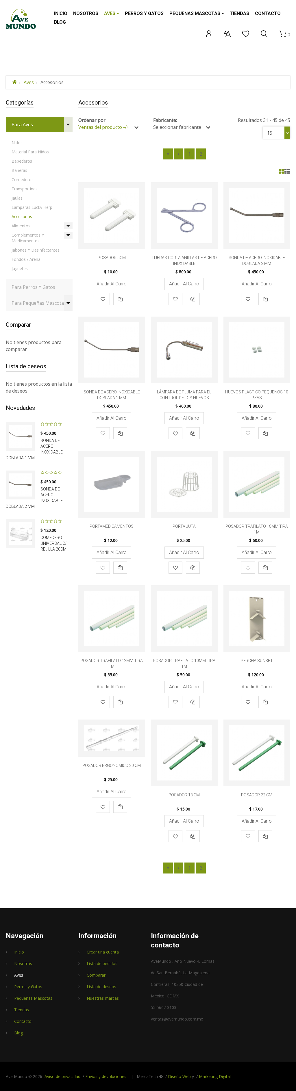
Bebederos (22, 161)
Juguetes (20, 268)
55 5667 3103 (163, 1007)
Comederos (23, 179)
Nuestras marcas (103, 998)
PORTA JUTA (184, 526)
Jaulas (17, 198)
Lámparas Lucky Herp (32, 207)
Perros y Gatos (28, 986)
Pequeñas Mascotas (33, 998)
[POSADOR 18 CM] (184, 753)
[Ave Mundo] (21, 19)
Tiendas (21, 1009)
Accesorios (22, 216)
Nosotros (23, 963)
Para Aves (22, 124)
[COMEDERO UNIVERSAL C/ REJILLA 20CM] (20, 533)
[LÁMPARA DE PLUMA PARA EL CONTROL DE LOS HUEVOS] (184, 350)
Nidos (17, 142)
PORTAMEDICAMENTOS (112, 526)
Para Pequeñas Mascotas (39, 303)
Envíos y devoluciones (105, 1076)
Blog (18, 1033)
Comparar (96, 975)
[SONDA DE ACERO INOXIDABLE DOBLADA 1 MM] (20, 436)
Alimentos (21, 225)
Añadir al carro (112, 284)
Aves (29, 82)
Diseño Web (179, 1076)
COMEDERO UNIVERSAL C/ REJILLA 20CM (53, 543)
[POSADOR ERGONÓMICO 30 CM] (111, 738)
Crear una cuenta (103, 952)
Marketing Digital (215, 1076)
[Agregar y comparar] (120, 299)
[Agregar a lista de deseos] (103, 299)
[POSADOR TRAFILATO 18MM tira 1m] (256, 484)
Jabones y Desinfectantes (36, 250)
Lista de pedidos (102, 963)
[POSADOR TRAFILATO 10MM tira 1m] (184, 618)
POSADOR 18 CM (184, 795)
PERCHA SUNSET (257, 660)
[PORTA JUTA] (184, 484)
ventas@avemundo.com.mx (177, 1019)
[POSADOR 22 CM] (256, 753)
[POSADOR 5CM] (111, 215)
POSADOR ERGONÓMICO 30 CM (111, 765)
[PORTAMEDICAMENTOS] (111, 484)
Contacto (23, 1021)
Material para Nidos (30, 152)
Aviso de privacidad (62, 1076)
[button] (208, 33)
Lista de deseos (101, 986)
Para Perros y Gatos (33, 287)
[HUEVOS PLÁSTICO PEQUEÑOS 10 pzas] (256, 350)
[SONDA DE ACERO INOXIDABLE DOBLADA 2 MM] (20, 485)
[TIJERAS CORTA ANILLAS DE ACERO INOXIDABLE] (184, 215)
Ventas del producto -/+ (104, 127)
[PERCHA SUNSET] (256, 618)
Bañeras (19, 170)
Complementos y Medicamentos (28, 238)
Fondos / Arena (26, 259)
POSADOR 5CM (112, 257)
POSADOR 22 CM (256, 795)
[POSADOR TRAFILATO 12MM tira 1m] (111, 618)
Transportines (25, 189)
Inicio (19, 952)
